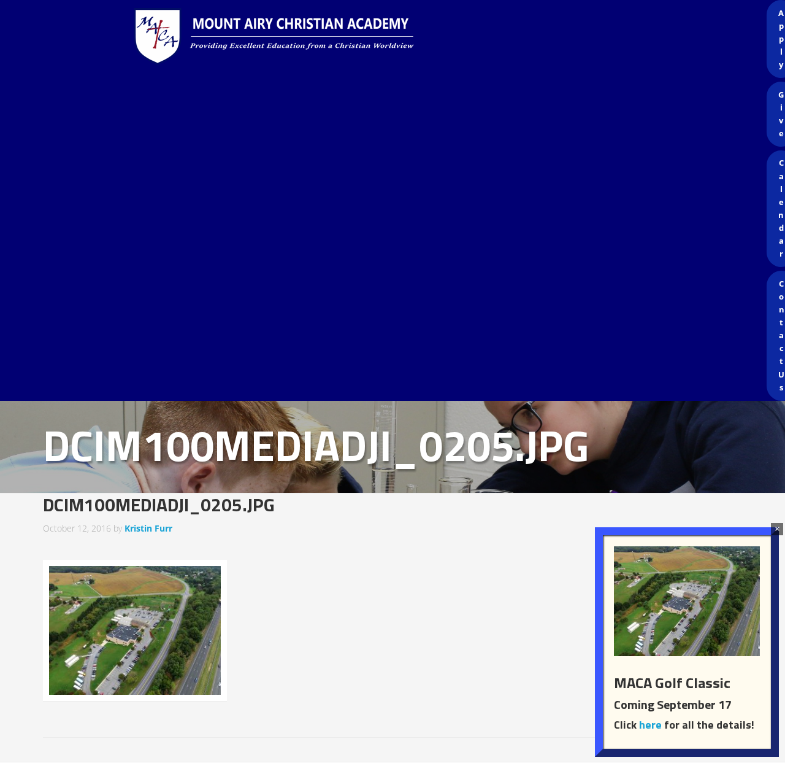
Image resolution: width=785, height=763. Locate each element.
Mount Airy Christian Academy (396, 37)
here (650, 724)
